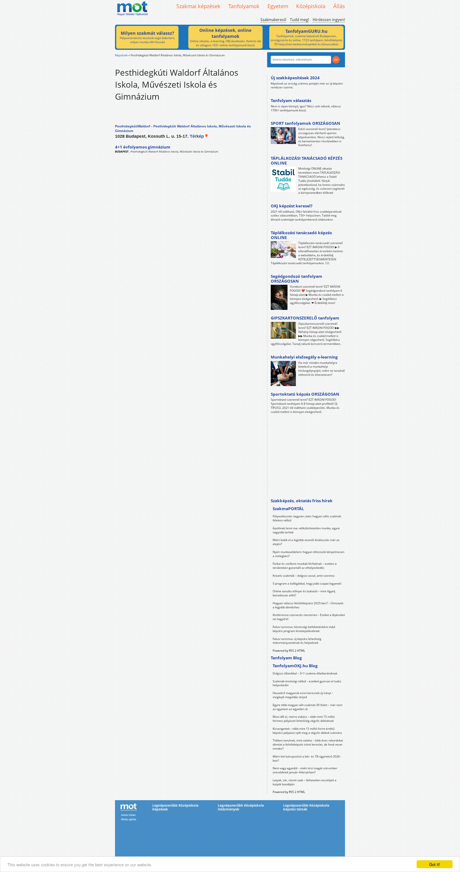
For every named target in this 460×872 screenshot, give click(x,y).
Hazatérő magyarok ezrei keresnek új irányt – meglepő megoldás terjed (303, 695)
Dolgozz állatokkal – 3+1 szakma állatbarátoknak (305, 673)
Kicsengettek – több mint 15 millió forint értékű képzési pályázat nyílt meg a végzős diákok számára (307, 731)
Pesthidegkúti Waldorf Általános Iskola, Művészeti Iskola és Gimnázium (174, 151)
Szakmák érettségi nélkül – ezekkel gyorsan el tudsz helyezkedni (307, 683)
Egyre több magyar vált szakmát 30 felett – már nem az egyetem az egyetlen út (307, 707)
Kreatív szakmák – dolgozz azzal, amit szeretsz (304, 576)
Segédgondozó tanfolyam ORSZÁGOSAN (296, 279)
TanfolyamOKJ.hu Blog (295, 665)
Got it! (434, 864)
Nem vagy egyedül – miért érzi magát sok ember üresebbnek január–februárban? (305, 770)
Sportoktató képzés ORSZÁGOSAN (305, 394)
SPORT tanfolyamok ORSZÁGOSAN (305, 123)
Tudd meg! (299, 19)
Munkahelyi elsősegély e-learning (304, 357)
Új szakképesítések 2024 (295, 77)
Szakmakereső (273, 19)
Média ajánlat (128, 819)
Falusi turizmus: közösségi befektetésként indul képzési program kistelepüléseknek (304, 629)
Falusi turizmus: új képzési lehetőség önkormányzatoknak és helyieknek (297, 641)
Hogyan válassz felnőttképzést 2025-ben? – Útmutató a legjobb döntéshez (308, 605)
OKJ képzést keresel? (291, 206)
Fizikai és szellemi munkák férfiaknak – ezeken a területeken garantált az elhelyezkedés (305, 566)
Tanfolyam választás (291, 100)
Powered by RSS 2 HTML (289, 651)
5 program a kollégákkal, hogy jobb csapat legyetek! (307, 583)
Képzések (121, 55)
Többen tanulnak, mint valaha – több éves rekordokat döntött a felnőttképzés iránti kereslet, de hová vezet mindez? (308, 744)
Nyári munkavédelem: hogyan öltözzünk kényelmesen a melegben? (308, 554)
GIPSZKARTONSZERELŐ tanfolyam (305, 318)
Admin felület (128, 815)
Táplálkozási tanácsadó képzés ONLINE (301, 235)
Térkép (197, 136)
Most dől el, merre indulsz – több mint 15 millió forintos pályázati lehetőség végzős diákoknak (304, 719)
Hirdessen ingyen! (329, 19)
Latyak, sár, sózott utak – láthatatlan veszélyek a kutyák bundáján (304, 782)
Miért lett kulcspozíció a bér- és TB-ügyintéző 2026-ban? (307, 758)
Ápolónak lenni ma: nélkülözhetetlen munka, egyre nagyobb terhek (306, 530)
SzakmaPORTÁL (288, 508)
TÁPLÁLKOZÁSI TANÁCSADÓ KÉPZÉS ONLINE (306, 160)
